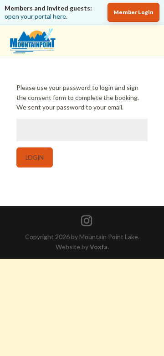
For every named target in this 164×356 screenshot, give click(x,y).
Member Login (133, 12)
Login (35, 157)
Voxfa (99, 247)
